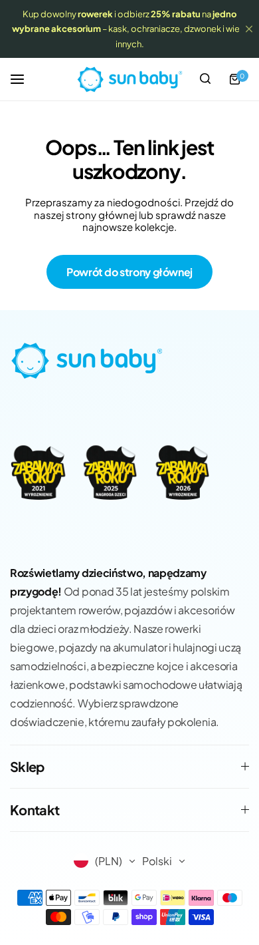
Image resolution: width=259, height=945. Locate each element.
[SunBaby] (129, 79)
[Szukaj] (205, 79)
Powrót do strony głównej (129, 272)
